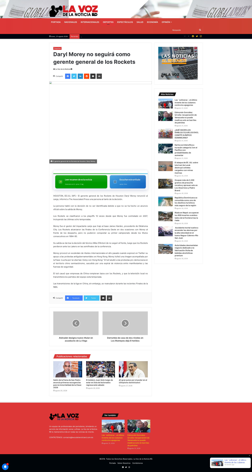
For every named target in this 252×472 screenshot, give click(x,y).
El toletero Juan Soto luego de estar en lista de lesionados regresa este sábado (99, 382)
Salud (140, 22)
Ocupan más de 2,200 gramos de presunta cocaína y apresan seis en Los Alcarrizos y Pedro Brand (186, 185)
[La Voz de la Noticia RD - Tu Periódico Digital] (73, 11)
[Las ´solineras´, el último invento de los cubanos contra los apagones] (165, 103)
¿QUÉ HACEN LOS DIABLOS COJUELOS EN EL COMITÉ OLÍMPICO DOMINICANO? (114, 36)
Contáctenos (137, 463)
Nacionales (70, 22)
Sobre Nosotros (123, 463)
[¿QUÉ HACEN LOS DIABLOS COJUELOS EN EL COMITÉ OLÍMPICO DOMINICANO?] (165, 134)
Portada (56, 22)
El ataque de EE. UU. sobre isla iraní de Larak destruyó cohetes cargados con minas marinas (186, 167)
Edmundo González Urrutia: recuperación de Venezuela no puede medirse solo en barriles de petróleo (186, 117)
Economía (152, 22)
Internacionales (90, 22)
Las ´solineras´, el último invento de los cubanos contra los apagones (186, 102)
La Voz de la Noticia (62, 69)
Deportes (108, 22)
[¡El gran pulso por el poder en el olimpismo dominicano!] (133, 369)
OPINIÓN (166, 22)
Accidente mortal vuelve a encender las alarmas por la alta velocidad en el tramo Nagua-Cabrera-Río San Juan (186, 233)
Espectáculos (125, 22)
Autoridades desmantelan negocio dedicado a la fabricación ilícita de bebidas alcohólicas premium (186, 250)
